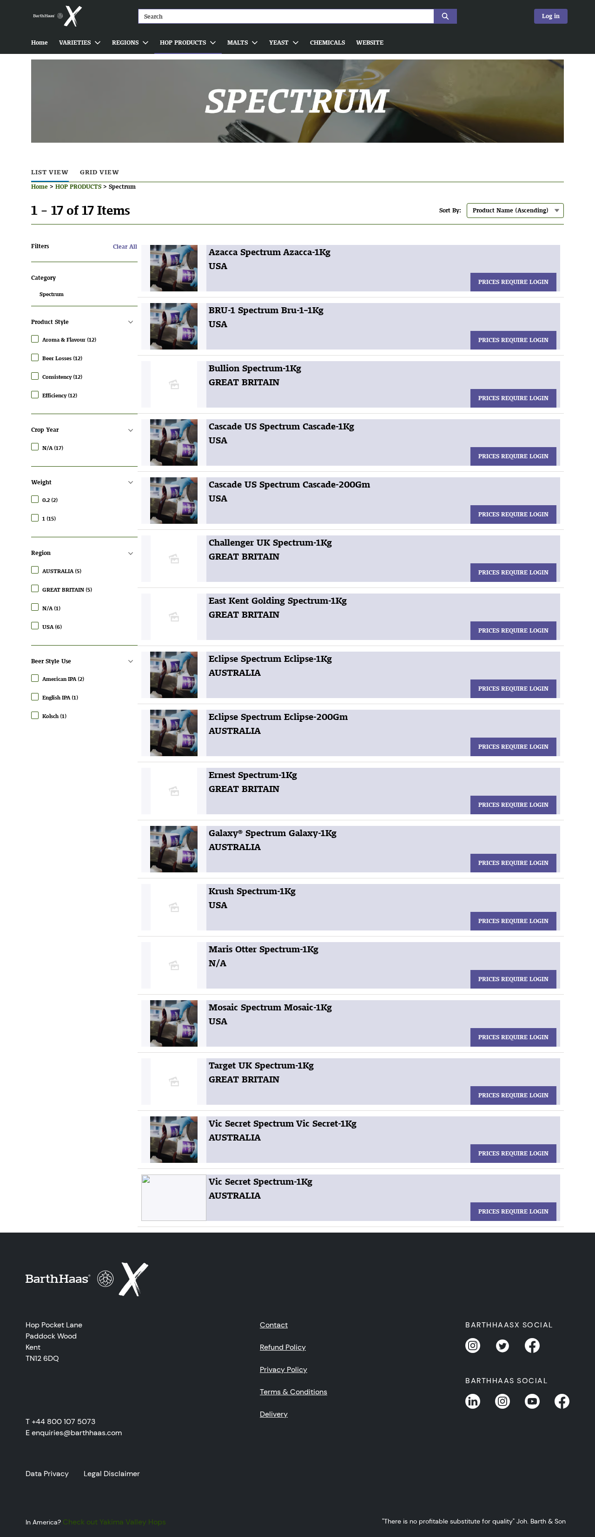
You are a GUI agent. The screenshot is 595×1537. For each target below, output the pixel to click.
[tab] (50, 173)
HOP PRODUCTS (183, 42)
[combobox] (282, 16)
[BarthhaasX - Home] (57, 16)
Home (39, 42)
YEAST (279, 42)
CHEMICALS (327, 42)
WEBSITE (369, 42)
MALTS (237, 42)
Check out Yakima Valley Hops (114, 1522)
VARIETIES (75, 42)
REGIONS (125, 42)
